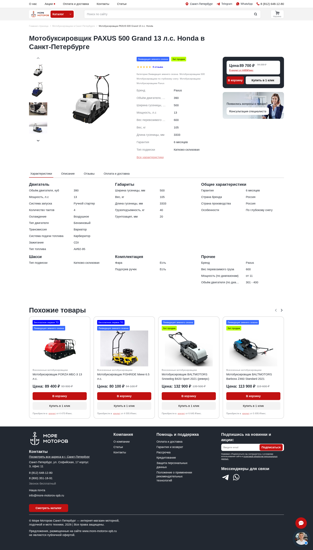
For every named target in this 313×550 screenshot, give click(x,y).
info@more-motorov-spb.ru (46, 495)
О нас (33, 4)
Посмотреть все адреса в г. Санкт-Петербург (59, 456)
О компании (121, 441)
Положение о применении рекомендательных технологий (174, 476)
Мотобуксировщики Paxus (150, 83)
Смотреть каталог (49, 508)
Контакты (103, 4)
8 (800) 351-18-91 (40, 478)
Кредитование (166, 457)
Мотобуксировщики (190, 78)
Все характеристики (150, 157)
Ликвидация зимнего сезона (163, 74)
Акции (49, 4)
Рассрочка (163, 452)
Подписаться (271, 447)
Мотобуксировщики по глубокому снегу (158, 78)
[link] (126, 26)
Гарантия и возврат (169, 447)
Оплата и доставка (76, 4)
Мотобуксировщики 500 (192, 74)
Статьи (122, 4)
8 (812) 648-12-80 (40, 472)
